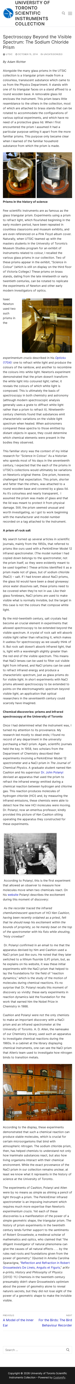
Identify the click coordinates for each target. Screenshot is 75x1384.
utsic (9, 54)
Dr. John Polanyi (52, 772)
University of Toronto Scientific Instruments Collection (32, 13)
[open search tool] (63, 13)
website (13, 894)
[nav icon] (70, 13)
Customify (59, 1377)
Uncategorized (52, 54)
